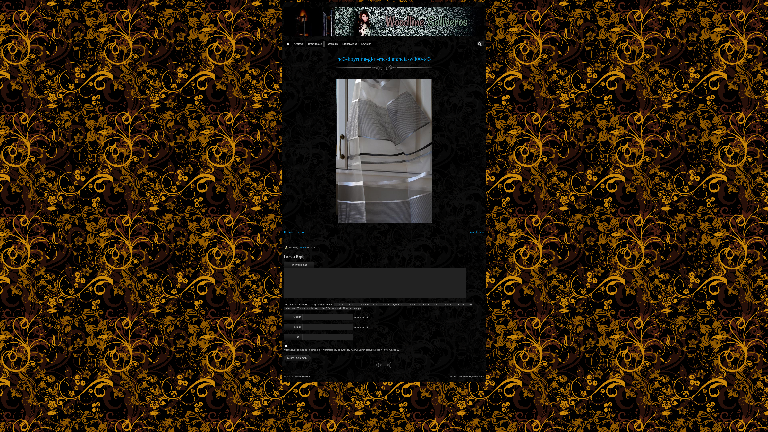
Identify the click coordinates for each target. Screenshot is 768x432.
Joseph (302, 247)
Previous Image (294, 232)
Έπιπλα (298, 44)
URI (299, 337)
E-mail (297, 327)
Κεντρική (366, 44)
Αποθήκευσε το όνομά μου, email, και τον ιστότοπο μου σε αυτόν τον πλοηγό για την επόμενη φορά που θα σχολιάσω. (341, 350)
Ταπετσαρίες (315, 44)
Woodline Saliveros (301, 376)
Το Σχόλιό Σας (299, 265)
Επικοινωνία (349, 44)
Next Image (476, 232)
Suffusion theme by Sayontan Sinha (466, 376)
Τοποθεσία (332, 44)
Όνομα (297, 317)
